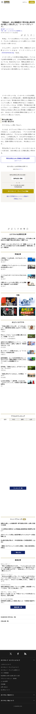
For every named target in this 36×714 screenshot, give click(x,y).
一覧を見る (18, 552)
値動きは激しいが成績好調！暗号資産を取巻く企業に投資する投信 (18, 524)
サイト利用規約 (5, 673)
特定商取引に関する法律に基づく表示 (10, 675)
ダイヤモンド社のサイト (7, 695)
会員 (31, 419)
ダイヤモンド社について (7, 700)
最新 (5, 419)
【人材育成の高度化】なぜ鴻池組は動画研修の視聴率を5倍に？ (18, 530)
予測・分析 (3, 31)
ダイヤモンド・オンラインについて (10, 660)
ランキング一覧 (17, 488)
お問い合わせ (4, 687)
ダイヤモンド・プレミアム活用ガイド (10, 670)
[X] (11, 654)
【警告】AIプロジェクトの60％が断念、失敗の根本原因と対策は (18, 546)
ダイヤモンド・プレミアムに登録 (18, 191)
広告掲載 (3, 684)
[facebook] (18, 654)
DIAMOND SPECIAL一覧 (8, 617)
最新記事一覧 (18, 607)
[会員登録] (32, 2)
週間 (22, 419)
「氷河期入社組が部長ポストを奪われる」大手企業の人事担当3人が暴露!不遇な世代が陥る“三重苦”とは (18, 239)
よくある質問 (4, 681)
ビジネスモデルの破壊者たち (15, 31)
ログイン (25, 2)
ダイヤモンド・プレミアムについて (10, 667)
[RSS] (25, 654)
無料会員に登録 (17, 178)
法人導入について (5, 690)
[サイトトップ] (6, 2)
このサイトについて (6, 664)
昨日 (13, 419)
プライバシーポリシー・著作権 (8, 678)
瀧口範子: (7, 29)
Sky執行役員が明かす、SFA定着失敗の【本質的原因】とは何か (18, 541)
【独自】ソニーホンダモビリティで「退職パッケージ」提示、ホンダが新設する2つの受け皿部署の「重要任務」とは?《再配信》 (18, 245)
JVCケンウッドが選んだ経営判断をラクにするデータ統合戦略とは (18, 535)
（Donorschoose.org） (8, 53)
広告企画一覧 (5, 621)
